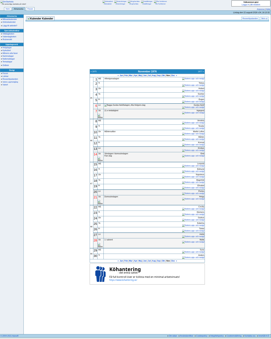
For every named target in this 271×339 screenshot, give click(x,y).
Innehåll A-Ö (263, 336)
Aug (154, 75)
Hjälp (268, 9)
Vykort (4, 85)
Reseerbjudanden (9, 79)
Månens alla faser (9, 53)
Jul (149, 75)
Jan (121, 75)
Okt (163, 75)
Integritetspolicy (217, 336)
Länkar (4, 76)
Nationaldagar (8, 59)
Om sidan (173, 336)
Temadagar (6, 62)
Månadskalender (9, 19)
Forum (30, 9)
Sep (158, 75)
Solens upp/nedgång (9, 82)
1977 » (201, 71)
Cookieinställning (234, 336)
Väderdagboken (8, 37)
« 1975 (94, 71)
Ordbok (5, 65)
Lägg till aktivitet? (9, 26)
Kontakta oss (249, 336)
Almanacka (18, 9)
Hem (8, 9)
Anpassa (260, 9)
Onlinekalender (8, 22)
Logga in (245, 5)
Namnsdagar (7, 56)
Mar (131, 75)
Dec (173, 75)
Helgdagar (6, 48)
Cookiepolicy (201, 336)
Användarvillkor (186, 336)
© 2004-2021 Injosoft (9, 336)
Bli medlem (255, 5)
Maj (140, 75)
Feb (126, 75)
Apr (135, 75)
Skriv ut (264, 18)
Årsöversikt (6, 39)
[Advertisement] (147, 46)
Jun (144, 75)
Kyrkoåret (6, 50)
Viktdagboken (7, 34)
